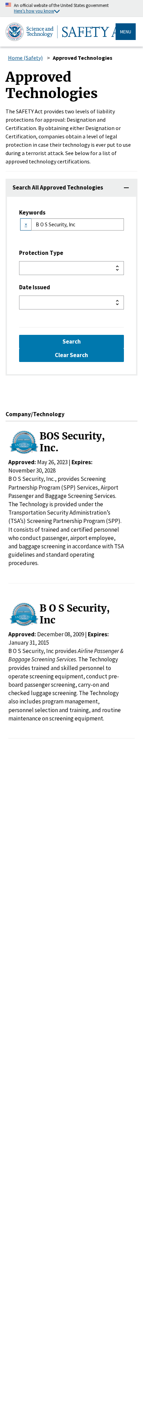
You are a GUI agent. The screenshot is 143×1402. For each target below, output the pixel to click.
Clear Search (71, 355)
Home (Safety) (25, 57)
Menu (125, 32)
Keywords (32, 212)
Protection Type (41, 253)
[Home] (61, 31)
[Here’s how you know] (71, 8)
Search (71, 341)
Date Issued (34, 287)
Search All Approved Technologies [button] (57, 187)
